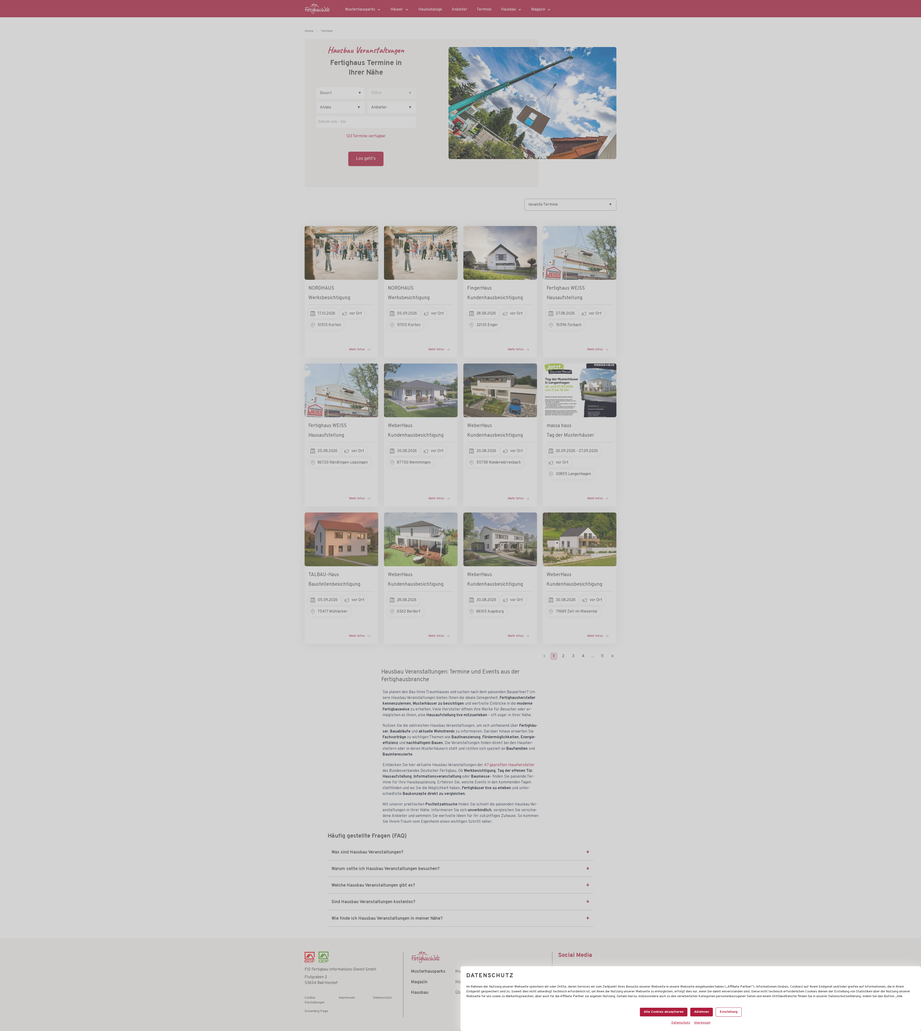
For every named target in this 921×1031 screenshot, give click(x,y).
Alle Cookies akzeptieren (664, 1012)
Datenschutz (680, 1023)
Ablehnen (701, 1012)
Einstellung (729, 1012)
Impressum (702, 1023)
